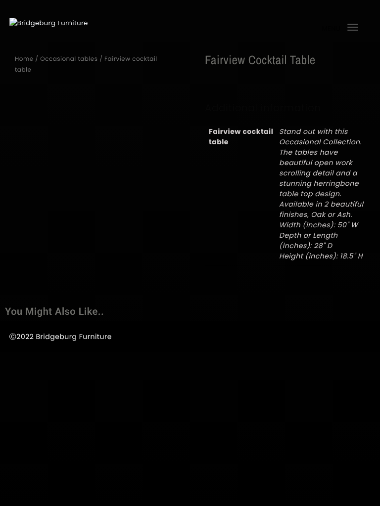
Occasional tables (68, 59)
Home (24, 59)
